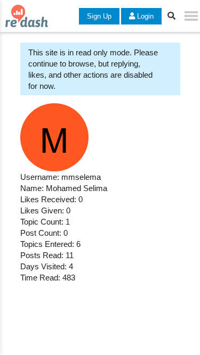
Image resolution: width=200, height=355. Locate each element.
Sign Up (99, 16)
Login (144, 16)
